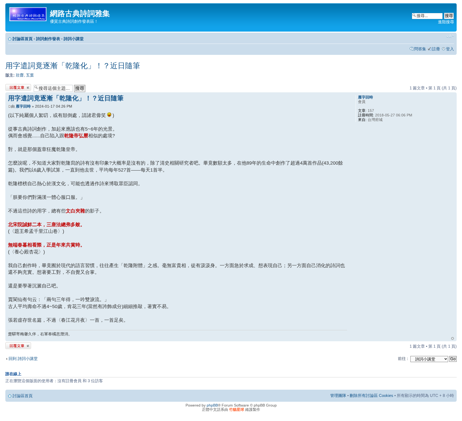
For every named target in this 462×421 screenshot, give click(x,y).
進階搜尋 (446, 22)
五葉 (30, 75)
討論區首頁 (23, 38)
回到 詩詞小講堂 (23, 358)
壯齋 (20, 75)
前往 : (403, 358)
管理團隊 (338, 395)
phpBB (212, 405)
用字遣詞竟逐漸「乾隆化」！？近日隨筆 (72, 66)
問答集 (420, 49)
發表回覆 (13, 86)
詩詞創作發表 (48, 38)
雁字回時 (23, 106)
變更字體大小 (450, 36)
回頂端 (452, 338)
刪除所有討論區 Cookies (371, 395)
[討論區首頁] (28, 13)
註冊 (436, 49)
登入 (450, 49)
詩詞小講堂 (74, 38)
